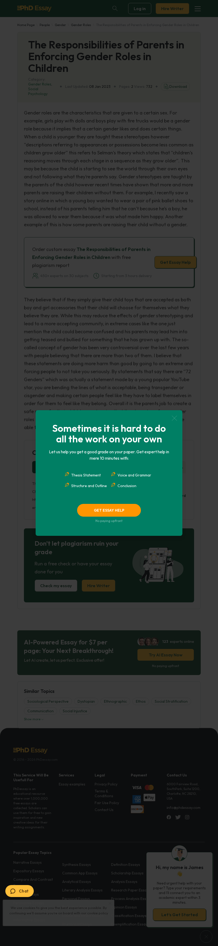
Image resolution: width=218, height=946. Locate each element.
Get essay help (109, 510)
